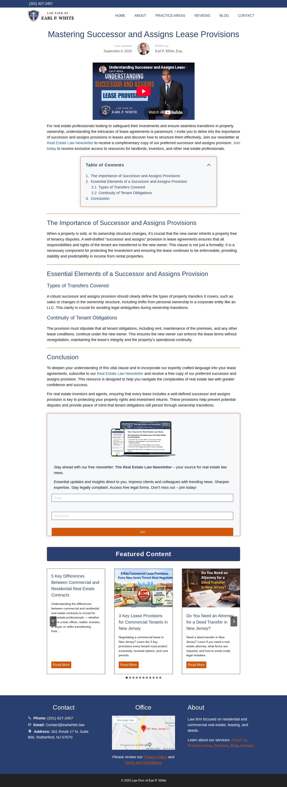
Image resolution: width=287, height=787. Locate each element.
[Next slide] (233, 621)
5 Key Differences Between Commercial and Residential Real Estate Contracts (75, 585)
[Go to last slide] (53, 621)
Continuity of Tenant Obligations (125, 193)
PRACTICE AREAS (170, 15)
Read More (62, 665)
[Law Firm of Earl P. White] (52, 16)
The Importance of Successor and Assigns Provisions (135, 176)
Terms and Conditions (143, 763)
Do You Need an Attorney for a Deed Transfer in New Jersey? (210, 622)
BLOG (224, 15)
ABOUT (140, 15)
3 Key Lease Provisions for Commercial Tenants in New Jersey (143, 622)
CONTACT (246, 15)
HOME (120, 15)
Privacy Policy (155, 757)
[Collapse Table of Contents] (208, 164)
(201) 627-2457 (41, 4)
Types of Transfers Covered (122, 187)
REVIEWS (202, 15)
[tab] (127, 678)
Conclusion (100, 198)
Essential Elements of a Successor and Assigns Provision (139, 181)
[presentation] (143, 588)
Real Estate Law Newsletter (70, 143)
